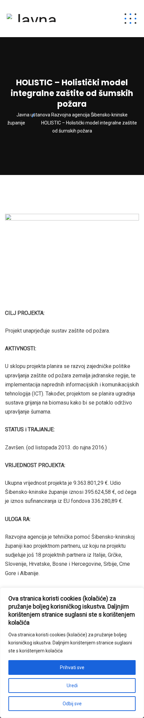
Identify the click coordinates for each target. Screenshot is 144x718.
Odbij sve (72, 703)
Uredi (72, 685)
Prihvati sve (72, 667)
